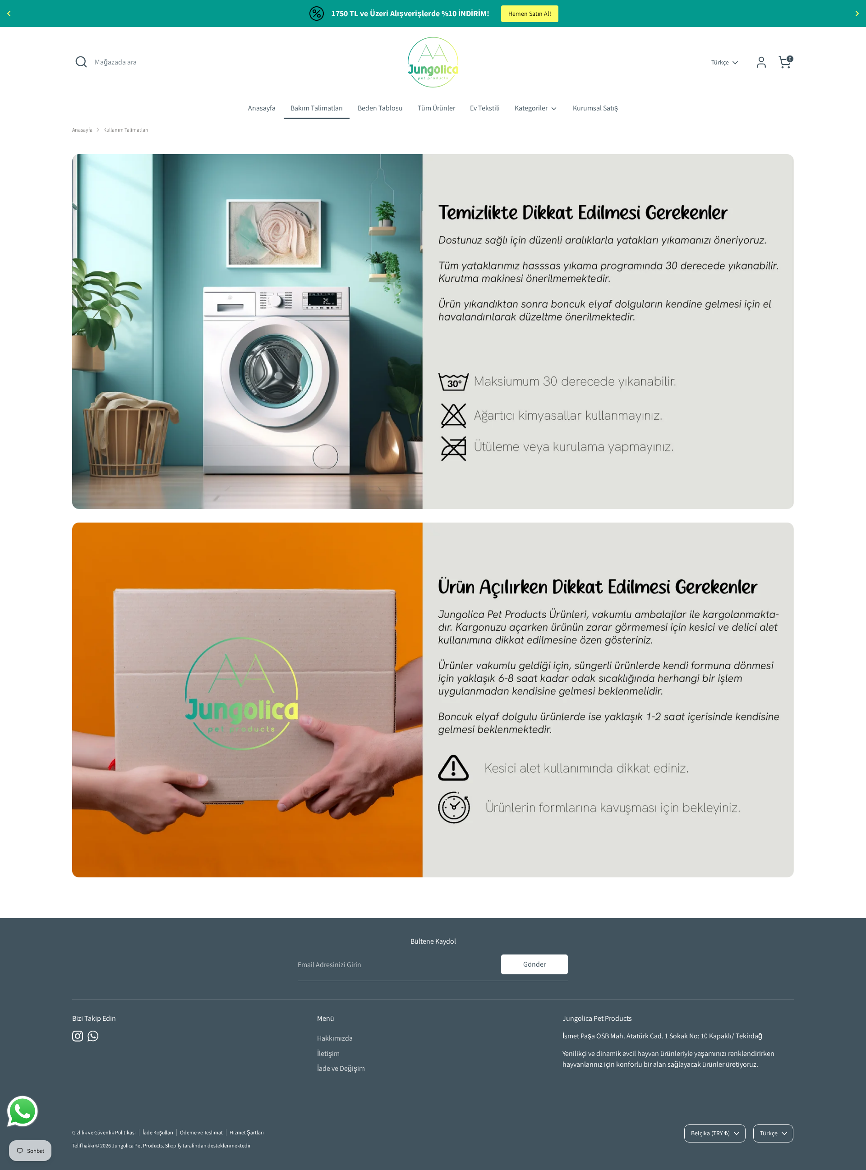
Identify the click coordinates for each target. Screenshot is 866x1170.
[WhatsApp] (93, 1036)
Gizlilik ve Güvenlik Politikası (104, 1132)
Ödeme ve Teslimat (201, 1132)
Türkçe (720, 62)
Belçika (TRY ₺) (710, 1133)
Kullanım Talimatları (125, 129)
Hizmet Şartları (247, 1132)
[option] (433, 331)
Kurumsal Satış (595, 108)
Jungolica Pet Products (137, 1145)
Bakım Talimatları (316, 108)
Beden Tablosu (380, 108)
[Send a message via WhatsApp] (23, 1111)
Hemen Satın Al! (529, 13)
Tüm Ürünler (436, 108)
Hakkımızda (335, 1038)
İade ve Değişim (341, 1068)
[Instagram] (77, 1036)
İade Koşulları (158, 1132)
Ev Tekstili (485, 108)
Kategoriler (532, 108)
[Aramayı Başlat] (81, 62)
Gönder (534, 964)
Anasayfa (262, 108)
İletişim (328, 1053)
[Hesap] (761, 62)
